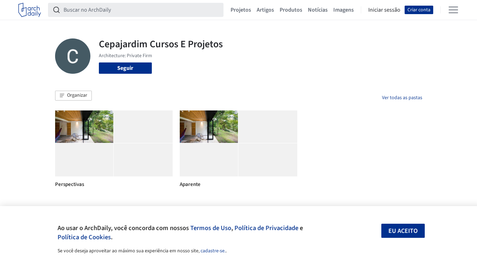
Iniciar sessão (384, 10)
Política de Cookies (84, 237)
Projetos (241, 10)
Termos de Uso (210, 228)
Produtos (291, 10)
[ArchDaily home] (29, 10)
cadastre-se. (213, 250)
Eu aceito (403, 231)
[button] (73, 96)
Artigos (265, 10)
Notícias (318, 10)
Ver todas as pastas (402, 97)
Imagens (343, 10)
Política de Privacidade (266, 228)
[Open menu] (453, 10)
